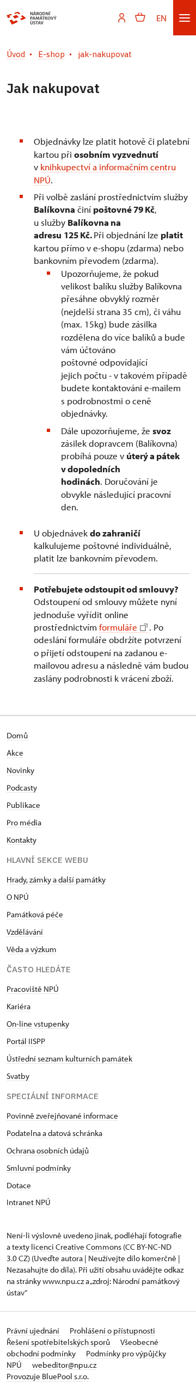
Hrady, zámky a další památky (56, 879)
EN (161, 17)
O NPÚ (18, 897)
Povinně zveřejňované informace (62, 1115)
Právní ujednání (34, 1330)
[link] (88, 545)
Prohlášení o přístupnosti (112, 1330)
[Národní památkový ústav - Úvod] (32, 18)
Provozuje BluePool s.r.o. (48, 1376)
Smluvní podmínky (39, 1168)
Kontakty (21, 840)
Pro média (24, 822)
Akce (15, 753)
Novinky (20, 770)
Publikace (23, 805)
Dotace (19, 1185)
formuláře (118, 627)
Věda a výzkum (32, 949)
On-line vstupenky (38, 1024)
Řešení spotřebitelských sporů (59, 1342)
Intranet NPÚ (29, 1202)
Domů (17, 735)
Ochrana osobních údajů (48, 1150)
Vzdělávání (25, 932)
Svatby (18, 1076)
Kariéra (18, 1006)
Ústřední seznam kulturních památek (69, 1058)
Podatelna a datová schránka (54, 1133)
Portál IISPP (26, 1041)
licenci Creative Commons (76, 1247)
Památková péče (35, 914)
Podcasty (22, 787)
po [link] (88, 545)
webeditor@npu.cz (64, 1365)
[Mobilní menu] (184, 17)
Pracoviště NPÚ (33, 989)
